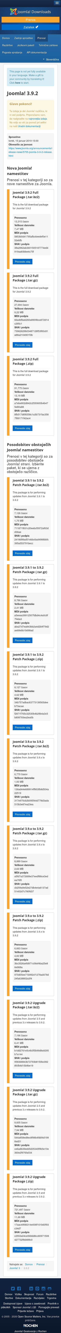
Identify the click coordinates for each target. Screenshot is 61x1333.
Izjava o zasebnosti (35, 1303)
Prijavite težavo (26, 1311)
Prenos (30, 19)
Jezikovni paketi (25, 45)
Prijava (40, 1311)
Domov (6, 38)
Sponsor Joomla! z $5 (24, 1307)
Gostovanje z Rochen (30, 1331)
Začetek (29, 27)
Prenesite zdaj (22, 261)
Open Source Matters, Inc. (32, 1316)
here (17, 82)
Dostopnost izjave (12, 1303)
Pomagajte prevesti (48, 1307)
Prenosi (41, 38)
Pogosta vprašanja (12, 52)
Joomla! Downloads (34, 11)
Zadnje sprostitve (23, 38)
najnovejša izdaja (37, 118)
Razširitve (7, 45)
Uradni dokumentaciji (29, 126)
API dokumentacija (37, 52)
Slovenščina (52, 59)
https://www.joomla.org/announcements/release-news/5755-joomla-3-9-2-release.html (30, 151)
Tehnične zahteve (48, 45)
